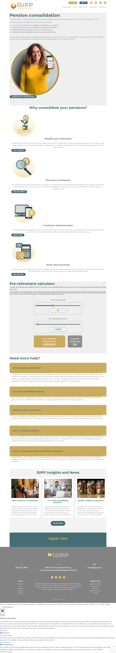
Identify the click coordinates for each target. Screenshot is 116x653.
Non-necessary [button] (5, 642)
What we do (67, 7)
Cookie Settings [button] (7, 607)
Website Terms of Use (95, 591)
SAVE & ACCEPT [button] (6, 652)
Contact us (102, 7)
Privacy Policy (95, 586)
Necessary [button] (4, 630)
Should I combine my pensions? (91, 501)
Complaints (95, 593)
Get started (18, 150)
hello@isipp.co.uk (94, 567)
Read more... (94, 604)
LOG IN (73, 2)
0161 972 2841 (22, 567)
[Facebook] (91, 3)
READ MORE (58, 523)
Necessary (6, 633)
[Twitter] (100, 3)
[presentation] (7, 493)
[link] (21, 6)
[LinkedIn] (105, 3)
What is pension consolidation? (25, 501)
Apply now (17, 235)
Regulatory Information (95, 584)
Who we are (83, 7)
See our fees (18, 274)
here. (17, 461)
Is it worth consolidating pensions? (58, 502)
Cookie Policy (95, 588)
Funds (75, 7)
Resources (93, 7)
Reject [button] (107, 604)
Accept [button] (101, 604)
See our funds (19, 192)
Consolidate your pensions (23, 97)
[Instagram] (96, 3)
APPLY (83, 2)
